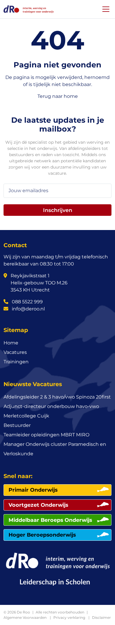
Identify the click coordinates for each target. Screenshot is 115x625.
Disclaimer (101, 617)
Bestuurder (17, 425)
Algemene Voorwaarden (25, 617)
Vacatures (15, 352)
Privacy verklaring (69, 617)
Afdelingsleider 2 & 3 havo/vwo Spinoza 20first (57, 397)
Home (11, 343)
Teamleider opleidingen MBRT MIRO (46, 435)
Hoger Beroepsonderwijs (42, 535)
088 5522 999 (27, 302)
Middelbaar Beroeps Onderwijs (50, 520)
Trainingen (16, 362)
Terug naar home (57, 96)
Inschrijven (57, 210)
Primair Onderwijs (33, 490)
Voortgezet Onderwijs (38, 505)
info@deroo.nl (28, 309)
